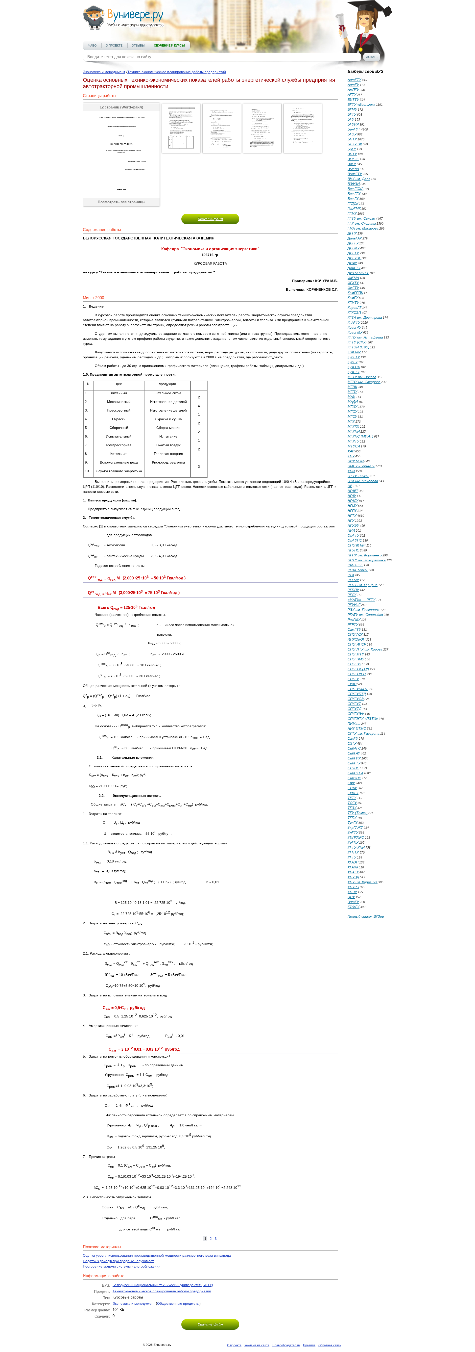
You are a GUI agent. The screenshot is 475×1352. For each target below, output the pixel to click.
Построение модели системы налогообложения (122, 1266)
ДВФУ (352, 263)
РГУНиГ (354, 605)
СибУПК (354, 778)
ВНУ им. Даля (359, 179)
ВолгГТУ (355, 174)
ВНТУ (352, 154)
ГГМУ (352, 213)
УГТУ (352, 857)
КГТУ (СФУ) (357, 342)
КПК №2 (354, 352)
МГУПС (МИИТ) (360, 436)
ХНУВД (353, 877)
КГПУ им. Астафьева (365, 337)
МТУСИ (354, 446)
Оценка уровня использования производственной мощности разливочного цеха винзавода (157, 1255)
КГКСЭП (354, 312)
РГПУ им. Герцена (363, 585)
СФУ (351, 783)
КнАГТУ (354, 322)
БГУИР (353, 124)
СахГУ (353, 738)
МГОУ (352, 412)
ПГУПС (353, 550)
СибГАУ (354, 753)
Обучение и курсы (169, 45)
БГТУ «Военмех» (361, 104)
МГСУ (352, 416)
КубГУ (352, 362)
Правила (309, 1345)
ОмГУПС (355, 540)
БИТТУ (353, 100)
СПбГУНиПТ (358, 689)
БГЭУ (352, 134)
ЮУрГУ (353, 907)
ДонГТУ (354, 268)
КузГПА (354, 367)
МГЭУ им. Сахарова (364, 382)
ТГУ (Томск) (358, 813)
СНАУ (352, 788)
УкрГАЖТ (355, 828)
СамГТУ (354, 629)
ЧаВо (92, 45)
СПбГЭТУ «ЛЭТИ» (363, 719)
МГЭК (352, 387)
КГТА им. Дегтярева (365, 317)
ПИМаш (354, 724)
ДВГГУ (353, 243)
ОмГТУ (353, 535)
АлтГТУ (354, 80)
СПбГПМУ (356, 659)
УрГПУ (353, 842)
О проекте (114, 45)
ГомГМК (354, 208)
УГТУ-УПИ (356, 847)
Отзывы (138, 45)
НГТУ (352, 516)
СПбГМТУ (356, 654)
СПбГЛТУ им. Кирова (365, 649)
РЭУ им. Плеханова (364, 610)
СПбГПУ (354, 664)
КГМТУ (353, 303)
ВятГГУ (354, 194)
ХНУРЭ (353, 887)
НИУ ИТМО (357, 728)
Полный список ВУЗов (366, 916)
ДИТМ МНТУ (358, 273)
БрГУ (352, 149)
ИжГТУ (353, 288)
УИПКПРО (356, 837)
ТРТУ (352, 798)
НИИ (351, 530)
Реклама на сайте (256, 1345)
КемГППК (355, 293)
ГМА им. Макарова (363, 228)
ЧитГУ (353, 902)
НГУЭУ (353, 525)
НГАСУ (353, 501)
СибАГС (354, 748)
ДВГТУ (353, 253)
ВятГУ (353, 199)
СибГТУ (354, 763)
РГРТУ (353, 624)
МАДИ (353, 402)
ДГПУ (352, 233)
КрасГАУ (354, 327)
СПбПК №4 (357, 545)
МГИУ (352, 407)
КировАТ (354, 308)
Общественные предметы (178, 1303)
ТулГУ (353, 823)
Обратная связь (329, 1345)
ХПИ (351, 471)
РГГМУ (353, 580)
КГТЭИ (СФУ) (358, 347)
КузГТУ (353, 372)
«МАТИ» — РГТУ (361, 600)
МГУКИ (353, 426)
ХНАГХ (353, 872)
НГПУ (352, 511)
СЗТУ (352, 743)
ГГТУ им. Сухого (361, 218)
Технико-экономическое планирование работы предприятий (176, 72)
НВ (350, 486)
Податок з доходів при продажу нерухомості (118, 1261)
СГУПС (353, 768)
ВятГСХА (355, 189)
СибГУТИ (355, 773)
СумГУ (353, 793)
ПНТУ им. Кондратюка (367, 560)
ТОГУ (352, 803)
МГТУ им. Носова (362, 377)
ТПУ (351, 456)
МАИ (351, 397)
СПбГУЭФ (356, 714)
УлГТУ (353, 832)
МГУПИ (354, 431)
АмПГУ (353, 90)
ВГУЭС (353, 159)
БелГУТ (354, 129)
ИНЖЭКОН (356, 639)
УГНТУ (353, 852)
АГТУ (352, 95)
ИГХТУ (353, 283)
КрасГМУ (355, 332)
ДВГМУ (353, 248)
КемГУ (353, 298)
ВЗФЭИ (354, 184)
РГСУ (352, 595)
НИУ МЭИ (356, 461)
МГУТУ (353, 441)
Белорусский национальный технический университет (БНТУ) (163, 1285)
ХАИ (351, 451)
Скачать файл (210, 219)
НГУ (351, 520)
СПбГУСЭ (356, 699)
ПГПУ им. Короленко (365, 555)
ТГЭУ (352, 808)
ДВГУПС (354, 258)
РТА (351, 575)
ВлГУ (352, 164)
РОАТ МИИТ (358, 570)
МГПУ (352, 392)
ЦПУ (351, 897)
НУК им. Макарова (363, 481)
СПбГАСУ (355, 634)
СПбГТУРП (357, 674)
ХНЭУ (352, 892)
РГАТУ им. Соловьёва (365, 615)
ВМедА (353, 169)
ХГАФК (353, 867)
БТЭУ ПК (355, 144)
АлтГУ (353, 85)
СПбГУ (353, 679)
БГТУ (352, 114)
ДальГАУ (355, 238)
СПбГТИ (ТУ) (358, 669)
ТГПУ (352, 818)
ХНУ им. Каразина (363, 882)
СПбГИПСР (357, 644)
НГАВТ (353, 491)
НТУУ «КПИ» (358, 476)
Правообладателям (286, 1345)
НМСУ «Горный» (361, 466)
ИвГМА (353, 278)
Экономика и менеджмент (104, 72)
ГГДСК (353, 204)
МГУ (351, 421)
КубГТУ (354, 357)
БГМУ (352, 109)
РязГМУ (354, 620)
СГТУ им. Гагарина (364, 733)
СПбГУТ (354, 704)
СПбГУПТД (357, 694)
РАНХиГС (355, 565)
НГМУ (352, 506)
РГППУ (353, 590)
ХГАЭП (353, 862)
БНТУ (352, 139)
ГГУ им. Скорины (362, 223)
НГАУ (352, 496)
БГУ (351, 119)
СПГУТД (354, 709)
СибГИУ (354, 758)
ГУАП (352, 684)
